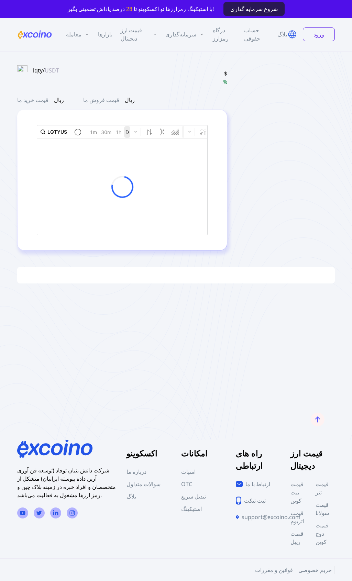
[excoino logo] (34, 34)
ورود (319, 34)
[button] (292, 34)
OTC (186, 484)
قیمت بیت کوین (297, 492)
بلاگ (131, 496)
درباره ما (136, 472)
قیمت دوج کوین (322, 534)
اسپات (188, 472)
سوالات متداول (143, 484)
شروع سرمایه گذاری (254, 9)
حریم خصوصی (315, 570)
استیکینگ (191, 509)
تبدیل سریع (193, 496)
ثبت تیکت (255, 500)
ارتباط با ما (257, 484)
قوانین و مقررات (274, 570)
